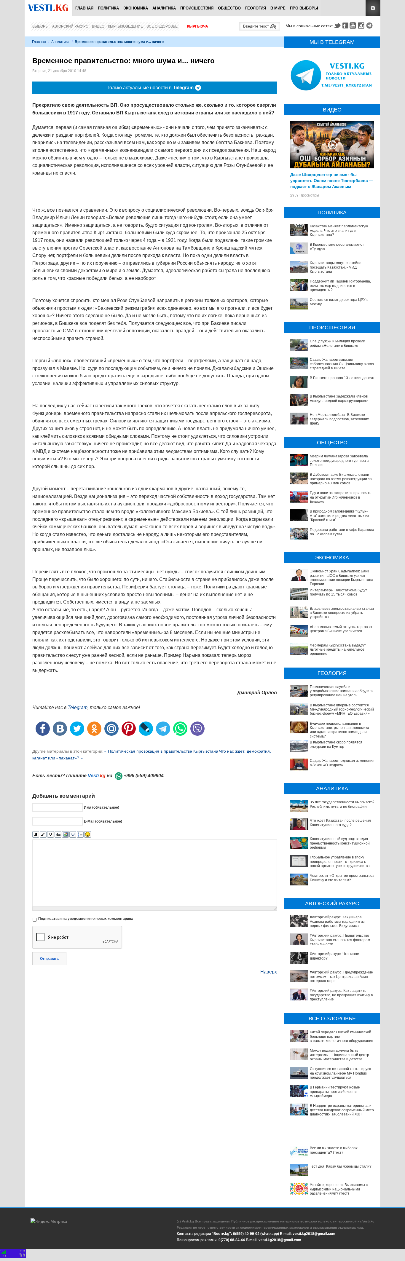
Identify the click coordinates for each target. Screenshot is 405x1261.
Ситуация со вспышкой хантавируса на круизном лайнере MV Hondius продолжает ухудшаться (340, 1073)
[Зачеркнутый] (58, 834)
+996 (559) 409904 (144, 775)
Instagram (362, 25)
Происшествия (196, 8)
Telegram (370, 25)
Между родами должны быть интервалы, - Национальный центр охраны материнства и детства (339, 1054)
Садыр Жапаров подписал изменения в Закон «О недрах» (342, 763)
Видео (98, 26)
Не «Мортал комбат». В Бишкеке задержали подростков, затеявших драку (339, 419)
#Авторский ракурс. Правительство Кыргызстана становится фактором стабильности (340, 939)
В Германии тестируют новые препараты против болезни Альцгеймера (335, 1091)
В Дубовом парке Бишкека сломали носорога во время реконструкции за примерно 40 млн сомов (341, 479)
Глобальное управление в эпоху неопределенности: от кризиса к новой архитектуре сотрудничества (340, 861)
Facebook (345, 25)
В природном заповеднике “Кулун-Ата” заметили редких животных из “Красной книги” (339, 515)
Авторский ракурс (70, 26)
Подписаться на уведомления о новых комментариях (85, 919)
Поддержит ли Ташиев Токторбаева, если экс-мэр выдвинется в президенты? (340, 285)
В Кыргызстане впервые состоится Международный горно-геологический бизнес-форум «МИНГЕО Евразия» (342, 709)
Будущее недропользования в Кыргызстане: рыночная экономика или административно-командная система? (339, 730)
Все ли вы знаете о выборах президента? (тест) (334, 1150)
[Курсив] (43, 834)
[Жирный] (35, 834)
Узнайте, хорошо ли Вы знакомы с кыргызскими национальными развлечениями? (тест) (339, 1189)
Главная (84, 8)
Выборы (40, 26)
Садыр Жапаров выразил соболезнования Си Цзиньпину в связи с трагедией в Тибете (343, 363)
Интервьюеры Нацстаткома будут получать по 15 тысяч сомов (338, 592)
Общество (229, 8)
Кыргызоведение (125, 26)
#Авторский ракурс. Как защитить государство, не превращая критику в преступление (341, 995)
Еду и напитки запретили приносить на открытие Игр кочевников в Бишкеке (340, 497)
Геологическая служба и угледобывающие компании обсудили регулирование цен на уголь (342, 691)
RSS (373, 8)
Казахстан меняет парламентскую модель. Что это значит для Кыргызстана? (339, 230)
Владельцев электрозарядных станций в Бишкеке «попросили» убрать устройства (343, 612)
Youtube (354, 25)
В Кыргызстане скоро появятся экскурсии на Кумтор (336, 744)
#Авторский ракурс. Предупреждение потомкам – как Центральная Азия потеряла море (341, 976)
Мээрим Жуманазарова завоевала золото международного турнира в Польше (339, 460)
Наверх (268, 971)
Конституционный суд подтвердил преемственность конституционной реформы (340, 843)
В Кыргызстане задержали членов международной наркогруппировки (339, 398)
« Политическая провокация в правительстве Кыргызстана (161, 751)
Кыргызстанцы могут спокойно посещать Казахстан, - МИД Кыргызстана (335, 267)
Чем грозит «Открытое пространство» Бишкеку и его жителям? (342, 878)
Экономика (135, 8)
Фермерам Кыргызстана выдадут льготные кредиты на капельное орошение (338, 649)
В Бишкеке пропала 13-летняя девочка (343, 378)
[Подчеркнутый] (50, 834)
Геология (255, 8)
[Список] (80, 834)
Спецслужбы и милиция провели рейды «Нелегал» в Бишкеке (337, 343)
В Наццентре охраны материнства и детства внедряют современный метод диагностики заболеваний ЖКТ (343, 1110)
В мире (278, 8)
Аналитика (164, 8)
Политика (108, 8)
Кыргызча (197, 26)
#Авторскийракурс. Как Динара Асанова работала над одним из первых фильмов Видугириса (337, 921)
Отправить (49, 959)
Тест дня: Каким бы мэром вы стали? (340, 1166)
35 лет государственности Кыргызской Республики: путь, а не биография (342, 804)
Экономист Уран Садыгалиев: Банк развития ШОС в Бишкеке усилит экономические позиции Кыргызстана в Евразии (343, 577)
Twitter (337, 25)
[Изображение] (65, 834)
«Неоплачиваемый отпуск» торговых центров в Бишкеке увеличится (341, 629)
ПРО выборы (304, 8)
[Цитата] (72, 834)
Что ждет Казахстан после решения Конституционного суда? (340, 822)
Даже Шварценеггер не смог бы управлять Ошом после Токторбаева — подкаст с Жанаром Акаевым (331, 180)
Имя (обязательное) (101, 807)
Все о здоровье (162, 26)
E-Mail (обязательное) (103, 821)
